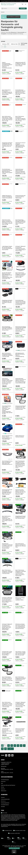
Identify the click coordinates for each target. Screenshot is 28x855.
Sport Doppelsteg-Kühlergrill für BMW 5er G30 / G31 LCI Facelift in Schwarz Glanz (7, 328)
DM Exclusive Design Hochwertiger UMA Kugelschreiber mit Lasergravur (20, 730)
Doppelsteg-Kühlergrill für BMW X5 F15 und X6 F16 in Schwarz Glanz (20, 517)
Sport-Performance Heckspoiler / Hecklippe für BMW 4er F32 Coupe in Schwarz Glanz (7, 572)
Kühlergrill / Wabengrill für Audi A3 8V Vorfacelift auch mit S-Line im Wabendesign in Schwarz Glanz (20, 248)
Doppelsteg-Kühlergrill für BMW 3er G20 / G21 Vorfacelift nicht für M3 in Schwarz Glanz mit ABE (7, 145)
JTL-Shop (11, 846)
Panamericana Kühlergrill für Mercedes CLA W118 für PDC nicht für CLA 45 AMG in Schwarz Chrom (7, 546)
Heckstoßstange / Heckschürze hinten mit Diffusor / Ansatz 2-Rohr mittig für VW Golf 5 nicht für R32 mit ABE (20, 381)
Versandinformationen (5, 804)
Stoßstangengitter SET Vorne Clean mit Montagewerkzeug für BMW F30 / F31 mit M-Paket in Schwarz (7, 492)
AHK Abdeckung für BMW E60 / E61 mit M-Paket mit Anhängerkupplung (20, 355)
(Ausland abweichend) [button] (6, 74)
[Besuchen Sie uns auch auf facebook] (6, 755)
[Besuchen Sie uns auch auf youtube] (9, 755)
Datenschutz (3, 781)
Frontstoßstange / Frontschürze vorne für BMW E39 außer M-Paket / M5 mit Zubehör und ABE (7, 171)
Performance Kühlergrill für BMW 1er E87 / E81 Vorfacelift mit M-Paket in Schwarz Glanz (20, 408)
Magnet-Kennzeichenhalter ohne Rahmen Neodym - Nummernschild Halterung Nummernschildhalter (7, 65)
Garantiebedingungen (5, 779)
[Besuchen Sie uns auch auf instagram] (12, 755)
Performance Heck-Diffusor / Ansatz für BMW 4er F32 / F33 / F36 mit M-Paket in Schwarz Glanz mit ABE (7, 222)
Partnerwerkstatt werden (5, 799)
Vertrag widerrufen (14, 848)
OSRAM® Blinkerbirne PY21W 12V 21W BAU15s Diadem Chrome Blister (7, 196)
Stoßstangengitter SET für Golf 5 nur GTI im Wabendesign (20, 196)
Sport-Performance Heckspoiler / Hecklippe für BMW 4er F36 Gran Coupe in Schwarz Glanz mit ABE (20, 275)
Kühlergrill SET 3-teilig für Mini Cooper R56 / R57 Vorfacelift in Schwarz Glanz (7, 653)
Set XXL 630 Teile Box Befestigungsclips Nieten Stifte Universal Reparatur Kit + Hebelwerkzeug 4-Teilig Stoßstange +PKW (7, 275)
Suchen (23, 8)
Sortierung (4, 44)
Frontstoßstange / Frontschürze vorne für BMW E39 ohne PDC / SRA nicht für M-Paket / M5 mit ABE (20, 92)
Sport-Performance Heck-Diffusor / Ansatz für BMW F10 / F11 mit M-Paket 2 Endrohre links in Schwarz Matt (7, 704)
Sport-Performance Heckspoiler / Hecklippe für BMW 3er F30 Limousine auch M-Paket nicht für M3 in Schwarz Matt (20, 573)
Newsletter (3, 806)
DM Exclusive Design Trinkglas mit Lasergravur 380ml (20, 598)
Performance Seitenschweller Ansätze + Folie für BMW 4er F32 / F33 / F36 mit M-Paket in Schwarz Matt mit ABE (7, 381)
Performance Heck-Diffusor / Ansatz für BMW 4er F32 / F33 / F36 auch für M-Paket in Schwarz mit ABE (20, 492)
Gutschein (3, 797)
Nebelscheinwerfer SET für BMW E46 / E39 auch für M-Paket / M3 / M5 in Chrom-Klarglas (20, 64)
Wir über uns (3, 801)
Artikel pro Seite (14, 44)
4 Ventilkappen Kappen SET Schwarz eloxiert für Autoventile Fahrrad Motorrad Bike (7, 248)
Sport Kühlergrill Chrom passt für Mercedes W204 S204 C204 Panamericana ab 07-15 (7, 463)
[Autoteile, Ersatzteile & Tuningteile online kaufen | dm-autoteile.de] (9, 4)
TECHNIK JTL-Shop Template (18, 846)
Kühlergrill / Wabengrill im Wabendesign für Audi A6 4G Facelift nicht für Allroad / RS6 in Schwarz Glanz (20, 704)
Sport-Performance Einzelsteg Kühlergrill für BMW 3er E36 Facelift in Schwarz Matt (7, 355)
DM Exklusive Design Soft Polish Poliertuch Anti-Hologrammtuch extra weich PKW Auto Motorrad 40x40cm (20, 626)
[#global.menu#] (25, 4)
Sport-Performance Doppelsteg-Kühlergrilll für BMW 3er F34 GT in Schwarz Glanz (20, 678)
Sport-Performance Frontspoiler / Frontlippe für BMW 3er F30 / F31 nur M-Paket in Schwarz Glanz (20, 118)
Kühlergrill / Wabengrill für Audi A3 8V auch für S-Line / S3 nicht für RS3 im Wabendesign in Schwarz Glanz (7, 600)
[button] (2, 46)
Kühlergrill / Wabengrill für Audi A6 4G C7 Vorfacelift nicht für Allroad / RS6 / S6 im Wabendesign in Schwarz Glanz (7, 627)
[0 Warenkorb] (22, 4)
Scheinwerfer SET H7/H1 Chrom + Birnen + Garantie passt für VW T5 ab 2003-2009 (7, 437)
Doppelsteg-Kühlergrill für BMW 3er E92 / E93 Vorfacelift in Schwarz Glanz (7, 302)
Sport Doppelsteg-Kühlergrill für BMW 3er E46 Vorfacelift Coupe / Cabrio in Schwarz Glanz (20, 222)
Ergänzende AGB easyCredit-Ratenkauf (8, 785)
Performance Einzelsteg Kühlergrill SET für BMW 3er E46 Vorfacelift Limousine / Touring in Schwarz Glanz (20, 329)
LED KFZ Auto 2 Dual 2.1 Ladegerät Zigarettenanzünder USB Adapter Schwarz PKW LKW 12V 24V (20, 145)
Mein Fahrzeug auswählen (13, 16)
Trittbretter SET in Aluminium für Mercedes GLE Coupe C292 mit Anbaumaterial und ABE (7, 731)
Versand (10, 71)
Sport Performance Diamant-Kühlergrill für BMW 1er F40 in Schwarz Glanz (20, 545)
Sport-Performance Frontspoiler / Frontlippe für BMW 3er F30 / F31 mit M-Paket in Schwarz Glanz (7, 92)
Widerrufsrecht (3, 790)
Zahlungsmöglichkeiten (5, 802)
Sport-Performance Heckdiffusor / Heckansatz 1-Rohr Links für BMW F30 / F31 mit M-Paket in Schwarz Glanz (7, 519)
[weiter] (10, 748)
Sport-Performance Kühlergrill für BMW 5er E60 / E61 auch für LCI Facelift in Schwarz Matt (7, 678)
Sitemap (2, 787)
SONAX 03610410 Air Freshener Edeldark (19, 436)
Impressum (3, 788)
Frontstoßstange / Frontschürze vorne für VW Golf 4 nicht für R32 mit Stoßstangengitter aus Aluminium (20, 302)
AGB (2, 783)
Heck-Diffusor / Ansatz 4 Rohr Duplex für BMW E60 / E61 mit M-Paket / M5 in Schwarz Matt (20, 653)
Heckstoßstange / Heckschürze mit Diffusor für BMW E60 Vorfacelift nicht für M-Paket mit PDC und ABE (20, 171)
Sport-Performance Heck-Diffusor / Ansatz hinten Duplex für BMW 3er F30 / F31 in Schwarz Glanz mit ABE (7, 118)
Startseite (2, 12)
